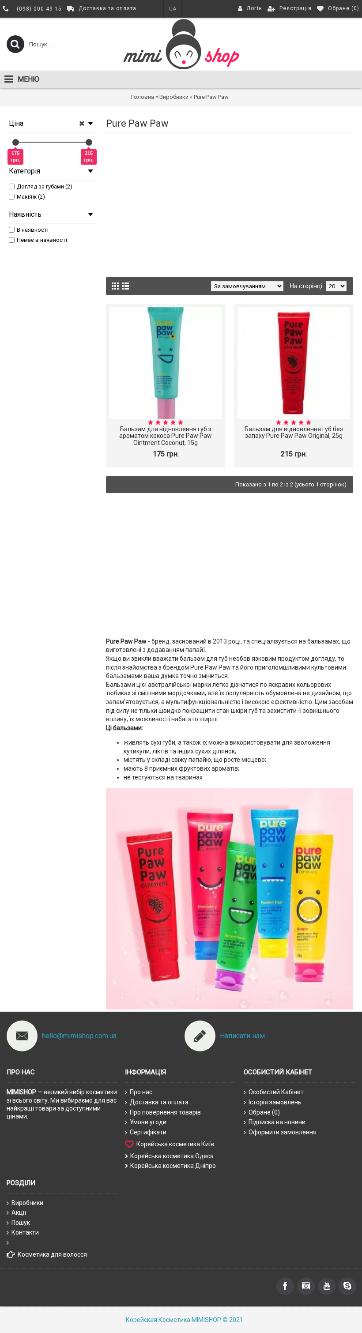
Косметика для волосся (52, 1254)
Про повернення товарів (165, 1112)
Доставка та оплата (159, 1102)
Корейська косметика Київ (175, 1144)
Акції (18, 1212)
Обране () (264, 1112)
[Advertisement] (229, 203)
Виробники (27, 1202)
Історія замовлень (275, 1102)
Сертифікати (148, 1132)
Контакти (25, 1232)
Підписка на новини (277, 1122)
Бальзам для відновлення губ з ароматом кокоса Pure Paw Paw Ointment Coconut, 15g (165, 436)
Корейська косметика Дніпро (173, 1165)
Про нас (141, 1092)
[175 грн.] (15, 142)
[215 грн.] (89, 142)
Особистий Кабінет (276, 1092)
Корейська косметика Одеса (172, 1156)
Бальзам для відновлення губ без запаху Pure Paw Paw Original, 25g (294, 432)
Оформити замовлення (283, 1132)
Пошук (20, 1222)
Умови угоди (148, 1122)
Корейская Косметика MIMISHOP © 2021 (184, 1319)
